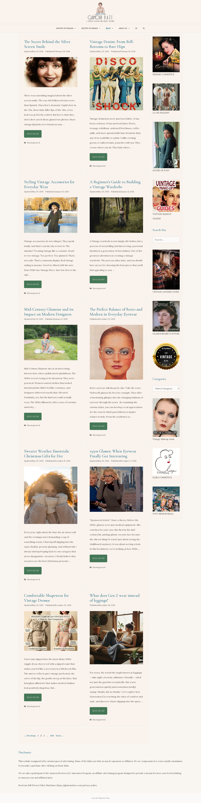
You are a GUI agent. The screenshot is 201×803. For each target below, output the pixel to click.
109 (52, 735)
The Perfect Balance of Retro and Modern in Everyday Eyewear (116, 312)
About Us (123, 28)
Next (60, 735)
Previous (30, 735)
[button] (136, 28)
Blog (108, 28)
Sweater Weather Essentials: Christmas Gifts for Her (46, 454)
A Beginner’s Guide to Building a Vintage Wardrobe (115, 184)
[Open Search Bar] (144, 28)
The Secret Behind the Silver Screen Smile (47, 44)
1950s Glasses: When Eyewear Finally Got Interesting (113, 454)
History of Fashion (64, 28)
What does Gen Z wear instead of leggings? (115, 598)
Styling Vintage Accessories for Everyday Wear (49, 184)
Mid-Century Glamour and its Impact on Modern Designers (48, 312)
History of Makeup (89, 28)
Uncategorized (33, 142)
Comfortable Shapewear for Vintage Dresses (46, 598)
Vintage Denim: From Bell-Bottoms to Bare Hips (112, 44)
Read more (33, 133)
